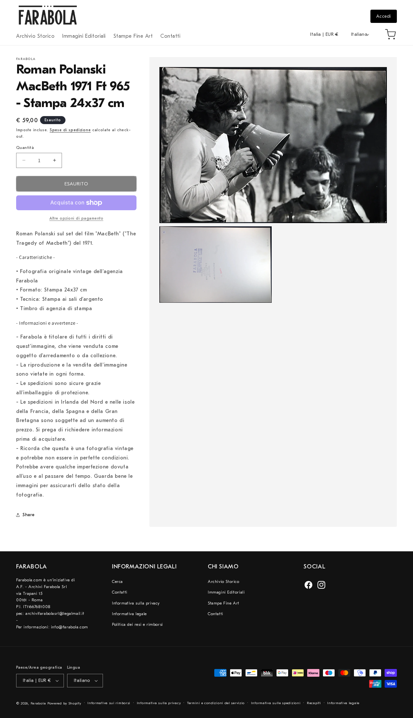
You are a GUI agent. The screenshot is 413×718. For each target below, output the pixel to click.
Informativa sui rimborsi (108, 703)
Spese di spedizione (70, 130)
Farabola (38, 703)
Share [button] (29, 514)
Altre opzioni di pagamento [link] (76, 218)
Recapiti (314, 703)
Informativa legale (129, 613)
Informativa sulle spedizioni (276, 703)
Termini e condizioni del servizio (216, 703)
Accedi (383, 16)
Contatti (119, 592)
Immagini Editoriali (226, 592)
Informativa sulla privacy (136, 603)
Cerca (117, 581)
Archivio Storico (223, 581)
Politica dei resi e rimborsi (137, 624)
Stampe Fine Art (223, 603)
